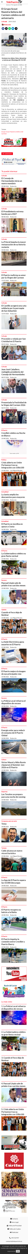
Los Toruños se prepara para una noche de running (13, 795)
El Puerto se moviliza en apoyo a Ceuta (12, 525)
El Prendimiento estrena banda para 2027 (12, 212)
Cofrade (4, 21)
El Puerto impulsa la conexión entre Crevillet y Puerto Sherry (13, 941)
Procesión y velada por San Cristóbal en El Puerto (13, 340)
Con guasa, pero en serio (9, 821)
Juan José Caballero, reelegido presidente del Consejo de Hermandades (13, 372)
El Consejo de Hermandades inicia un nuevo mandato (11, 181)
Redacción (7, 25)
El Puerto (4, 430)
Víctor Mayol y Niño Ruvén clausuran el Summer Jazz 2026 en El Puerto (13, 765)
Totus (4, 823)
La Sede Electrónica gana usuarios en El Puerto (12, 643)
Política (3, 460)
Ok (18, 1251)
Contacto (15, 1219)
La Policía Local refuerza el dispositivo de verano (13, 702)
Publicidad (15, 1232)
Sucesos (4, 580)
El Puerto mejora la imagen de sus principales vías (13, 672)
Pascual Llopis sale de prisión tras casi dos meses (13, 584)
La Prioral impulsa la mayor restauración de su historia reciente (13, 244)
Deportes (4, 791)
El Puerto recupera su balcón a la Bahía (11, 910)
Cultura (3, 759)
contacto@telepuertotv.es (14, 1241)
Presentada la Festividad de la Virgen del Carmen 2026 (13, 403)
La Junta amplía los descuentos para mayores (13, 495)
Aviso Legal (14, 1222)
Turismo (4, 848)
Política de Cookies (15, 1229)
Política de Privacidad (14, 1225)
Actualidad (4, 492)
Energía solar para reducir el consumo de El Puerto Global (13, 733)
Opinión (3, 610)
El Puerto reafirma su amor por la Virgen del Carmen (13, 276)
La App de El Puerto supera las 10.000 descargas (13, 881)
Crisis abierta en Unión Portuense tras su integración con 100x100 (12, 465)
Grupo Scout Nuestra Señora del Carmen (12, 133)
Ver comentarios (7, 153)
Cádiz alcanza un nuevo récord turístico (11, 851)
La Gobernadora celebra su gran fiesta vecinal (13, 554)
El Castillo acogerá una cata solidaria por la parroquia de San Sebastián (13, 308)
